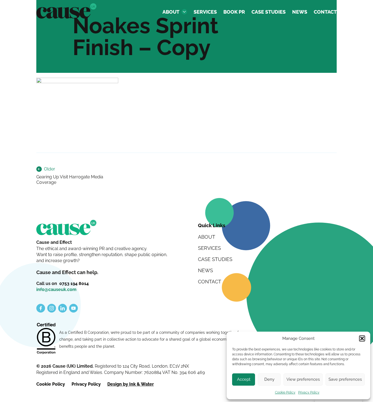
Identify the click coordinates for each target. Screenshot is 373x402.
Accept (243, 379)
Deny (269, 379)
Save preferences (345, 379)
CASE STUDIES (268, 12)
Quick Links (211, 225)
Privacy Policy (308, 392)
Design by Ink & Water (130, 384)
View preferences (303, 379)
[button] (362, 338)
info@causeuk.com (56, 289)
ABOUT (170, 12)
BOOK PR (234, 12)
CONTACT (325, 12)
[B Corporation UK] (46, 339)
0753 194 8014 (74, 283)
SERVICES (205, 12)
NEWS (299, 12)
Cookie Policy (285, 392)
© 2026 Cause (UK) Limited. (65, 366)
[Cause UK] (66, 11)
